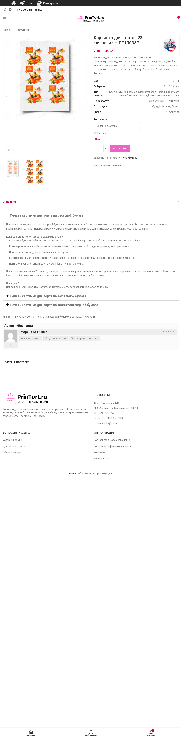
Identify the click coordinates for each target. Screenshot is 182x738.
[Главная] (13, 3)
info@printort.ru (113, 423)
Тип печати (100, 119)
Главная (7, 29)
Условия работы (12, 440)
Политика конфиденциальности (112, 446)
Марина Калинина (33, 332)
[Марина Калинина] (10, 336)
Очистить (101, 133)
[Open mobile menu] (4, 18)
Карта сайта (101, 458)
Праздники (22, 29)
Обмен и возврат (13, 452)
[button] (6, 95)
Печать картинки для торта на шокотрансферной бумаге (54, 305)
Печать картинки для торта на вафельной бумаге (48, 296)
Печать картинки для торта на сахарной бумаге (46, 215)
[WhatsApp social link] (5, 9)
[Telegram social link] (10, 9)
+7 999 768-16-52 (29, 10)
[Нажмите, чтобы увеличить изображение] (9, 150)
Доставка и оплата (14, 446)
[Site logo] (91, 18)
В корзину (119, 148)
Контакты (99, 452)
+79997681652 (128, 157)
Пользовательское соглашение (112, 440)
